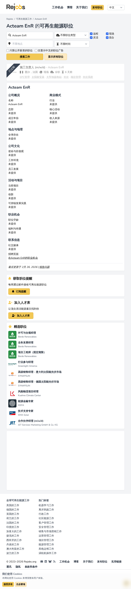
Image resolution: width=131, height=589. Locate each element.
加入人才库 (23, 315)
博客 (70, 7)
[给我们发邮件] (41, 561)
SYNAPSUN (24, 375)
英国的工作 (12, 514)
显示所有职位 (55, 57)
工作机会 (57, 7)
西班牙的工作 (14, 540)
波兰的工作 (12, 553)
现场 (111, 34)
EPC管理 (25, 77)
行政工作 (44, 514)
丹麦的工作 (12, 544)
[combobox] (29, 35)
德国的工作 (12, 509)
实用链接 (116, 561)
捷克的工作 (12, 536)
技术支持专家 (25, 411)
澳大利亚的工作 (15, 549)
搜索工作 (25, 57)
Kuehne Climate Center (29, 395)
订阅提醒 (20, 291)
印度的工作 (12, 527)
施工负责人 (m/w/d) (33, 67)
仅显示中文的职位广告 (50, 50)
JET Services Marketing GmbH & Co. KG (38, 424)
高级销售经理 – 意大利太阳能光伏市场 (40, 372)
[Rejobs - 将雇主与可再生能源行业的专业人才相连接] (15, 7)
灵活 (95, 37)
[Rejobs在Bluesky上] (50, 561)
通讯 (9, 567)
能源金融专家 (25, 401)
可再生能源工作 (24, 18)
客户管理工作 (46, 523)
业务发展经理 (25, 342)
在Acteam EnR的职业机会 (23, 258)
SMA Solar (23, 414)
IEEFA (21, 405)
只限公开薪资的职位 (21, 50)
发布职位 (97, 7)
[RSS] (54, 561)
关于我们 (82, 7)
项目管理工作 (46, 540)
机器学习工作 (46, 505)
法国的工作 (12, 523)
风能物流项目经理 (28, 391)
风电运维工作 (46, 549)
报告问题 (44, 267)
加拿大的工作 (14, 531)
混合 (111, 37)
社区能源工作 (46, 518)
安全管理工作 (46, 527)
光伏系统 (88, 77)
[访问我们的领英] (46, 561)
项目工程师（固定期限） (32, 352)
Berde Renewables (27, 336)
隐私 (18, 567)
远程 (95, 34)
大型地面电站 (54, 77)
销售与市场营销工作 (50, 531)
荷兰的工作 (12, 518)
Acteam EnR (56, 67)
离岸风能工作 (46, 509)
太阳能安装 (38, 77)
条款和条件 (31, 567)
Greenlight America (27, 366)
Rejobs (9, 18)
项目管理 (76, 77)
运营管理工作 (46, 536)
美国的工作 (12, 505)
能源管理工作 (46, 544)
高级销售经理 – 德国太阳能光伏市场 (38, 381)
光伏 (66, 77)
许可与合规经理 (27, 333)
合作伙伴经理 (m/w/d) (30, 421)
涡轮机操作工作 (48, 553)
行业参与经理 (25, 362)
